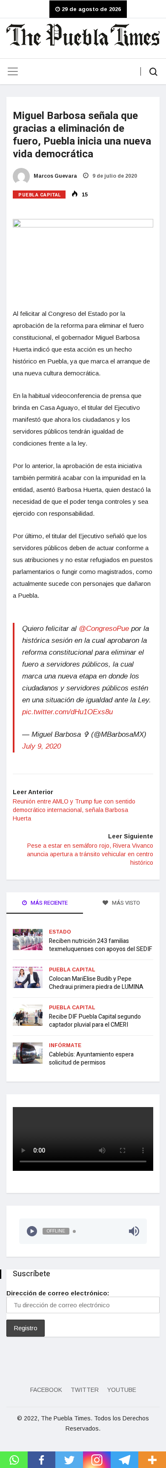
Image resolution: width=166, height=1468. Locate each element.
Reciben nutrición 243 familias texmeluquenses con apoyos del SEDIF (100, 945)
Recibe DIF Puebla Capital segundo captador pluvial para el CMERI (95, 1020)
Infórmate (65, 1045)
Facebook (46, 1389)
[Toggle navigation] (12, 71)
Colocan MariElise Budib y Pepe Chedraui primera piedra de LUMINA (96, 982)
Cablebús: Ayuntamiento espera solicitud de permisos (91, 1058)
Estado (60, 932)
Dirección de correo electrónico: (57, 1293)
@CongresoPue (104, 629)
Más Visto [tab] (125, 903)
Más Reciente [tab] (48, 903)
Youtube (121, 1389)
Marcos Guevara (54, 176)
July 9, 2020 (41, 746)
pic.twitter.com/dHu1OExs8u (67, 712)
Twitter (85, 1389)
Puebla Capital (39, 195)
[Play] (32, 1231)
